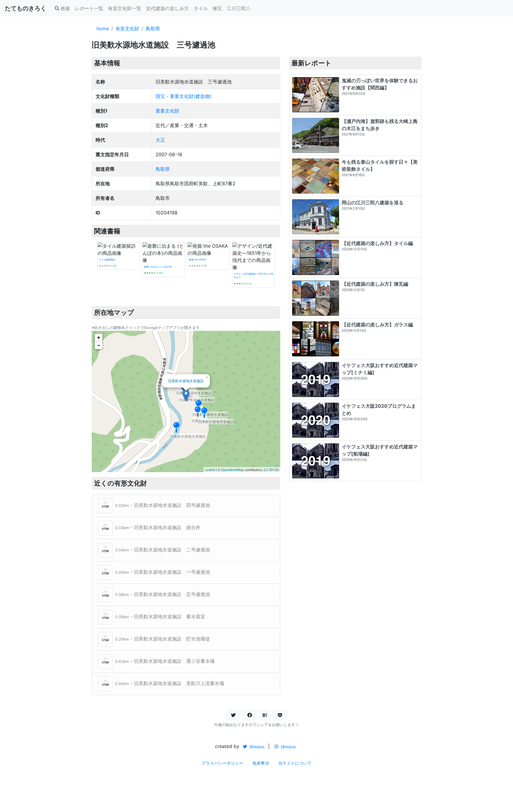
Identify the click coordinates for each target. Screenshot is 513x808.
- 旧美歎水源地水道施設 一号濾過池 (162, 572)
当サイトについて (294, 763)
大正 (160, 140)
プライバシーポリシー (222, 763)
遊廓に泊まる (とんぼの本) (158, 266)
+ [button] (98, 337)
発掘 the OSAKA (197, 259)
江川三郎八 (239, 8)
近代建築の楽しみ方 (167, 8)
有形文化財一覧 (124, 8)
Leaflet (210, 469)
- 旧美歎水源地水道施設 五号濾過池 (162, 594)
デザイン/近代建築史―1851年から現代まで (253, 275)
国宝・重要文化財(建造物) (183, 96)
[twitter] (233, 715)
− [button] (98, 345)
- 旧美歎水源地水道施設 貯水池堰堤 (162, 639)
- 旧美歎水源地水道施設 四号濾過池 (162, 505)
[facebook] (249, 715)
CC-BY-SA (271, 469)
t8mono (256, 746)
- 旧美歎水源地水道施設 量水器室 (160, 616)
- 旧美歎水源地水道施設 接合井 (157, 527)
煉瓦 (217, 8)
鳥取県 (153, 28)
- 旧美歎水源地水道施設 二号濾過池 (162, 550)
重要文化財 (167, 111)
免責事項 (260, 763)
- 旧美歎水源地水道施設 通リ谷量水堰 (165, 661)
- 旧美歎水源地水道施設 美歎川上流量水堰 (169, 683)
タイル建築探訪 (107, 259)
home (102, 28)
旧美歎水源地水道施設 (186, 380)
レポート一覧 (89, 8)
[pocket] (280, 715)
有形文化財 (127, 28)
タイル (201, 8)
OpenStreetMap (232, 469)
